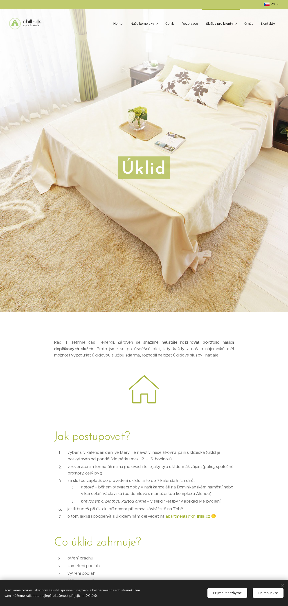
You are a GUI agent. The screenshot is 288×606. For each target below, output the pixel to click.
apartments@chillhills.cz (188, 516)
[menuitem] (118, 23)
